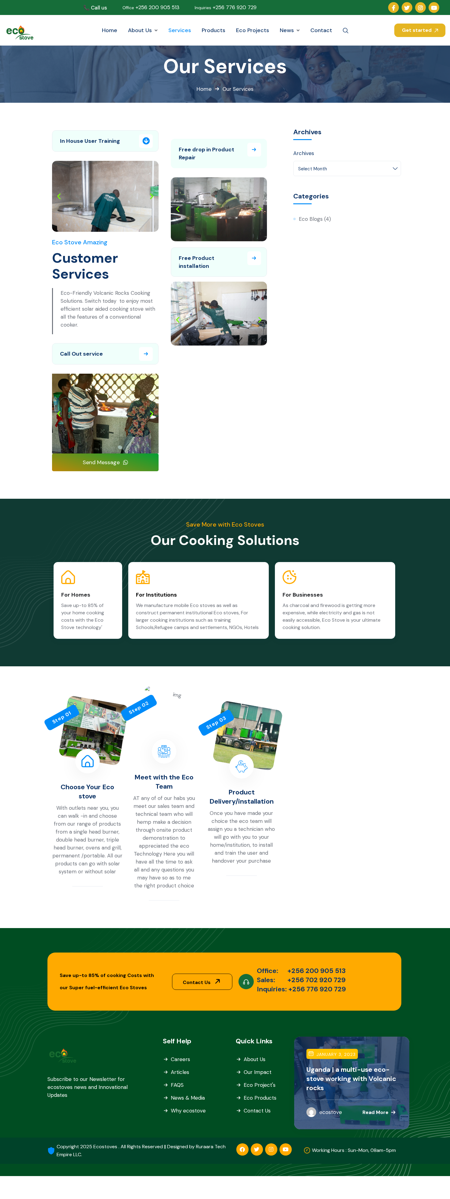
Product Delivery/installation (241, 797)
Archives (303, 153)
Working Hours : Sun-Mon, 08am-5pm (354, 1150)
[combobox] (347, 168)
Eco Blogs (311, 219)
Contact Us (197, 982)
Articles (180, 1072)
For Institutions (156, 594)
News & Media (188, 1097)
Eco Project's (260, 1085)
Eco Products (260, 1097)
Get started (417, 30)
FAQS (177, 1085)
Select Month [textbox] (312, 169)
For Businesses (303, 594)
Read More (375, 1112)
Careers (180, 1059)
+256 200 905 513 (150, 7)
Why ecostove (188, 1110)
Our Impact (258, 1072)
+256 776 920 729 (226, 7)
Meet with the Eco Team (163, 782)
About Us (254, 1059)
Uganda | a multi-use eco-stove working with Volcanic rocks (351, 1078)
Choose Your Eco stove (87, 792)
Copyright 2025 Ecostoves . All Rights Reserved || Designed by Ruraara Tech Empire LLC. (141, 1150)
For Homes (75, 594)
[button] (59, 196)
